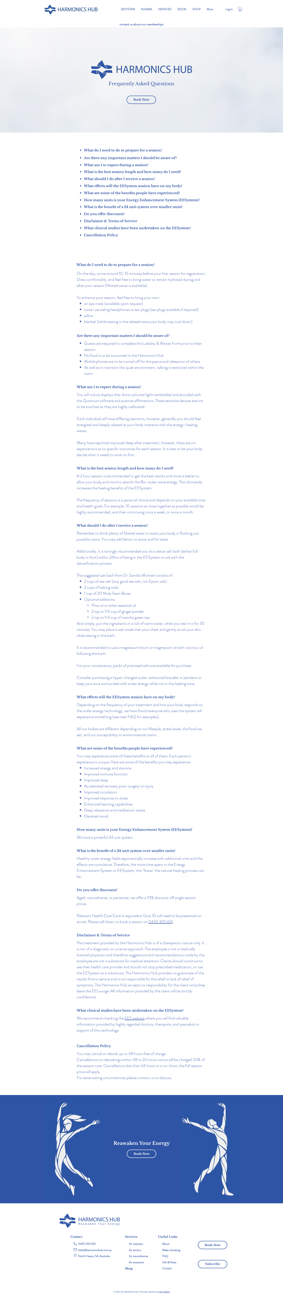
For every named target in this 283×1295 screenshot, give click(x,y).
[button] (240, 9)
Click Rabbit (164, 1292)
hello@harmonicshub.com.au (95, 1250)
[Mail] (75, 1249)
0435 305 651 (160, 922)
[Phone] (75, 1244)
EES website (135, 1018)
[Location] (75, 1255)
